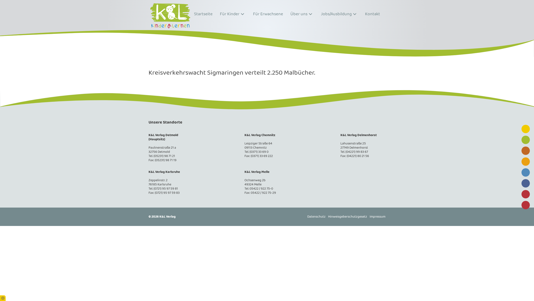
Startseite (203, 14)
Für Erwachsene (268, 14)
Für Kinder (229, 14)
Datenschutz (316, 216)
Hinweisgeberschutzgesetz (347, 216)
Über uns (298, 14)
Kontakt (372, 14)
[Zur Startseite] (170, 15)
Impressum (377, 216)
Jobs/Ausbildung (336, 14)
